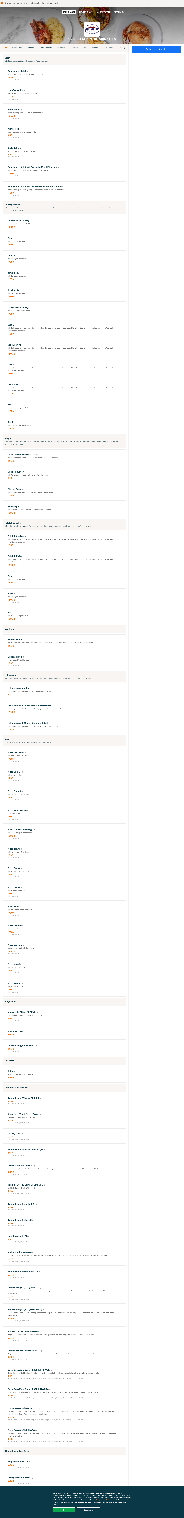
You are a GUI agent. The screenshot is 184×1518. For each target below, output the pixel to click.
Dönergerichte (17, 48)
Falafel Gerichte (45, 48)
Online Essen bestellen (156, 49)
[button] (125, 48)
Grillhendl (61, 48)
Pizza (85, 48)
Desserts (109, 48)
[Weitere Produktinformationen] (27, 71)
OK (64, 1510)
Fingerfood (96, 48)
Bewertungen (86, 12)
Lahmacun (74, 48)
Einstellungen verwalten (100, 1500)
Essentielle (88, 1510)
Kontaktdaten (103, 12)
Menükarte (69, 12)
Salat (4, 48)
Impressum (119, 12)
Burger (31, 48)
